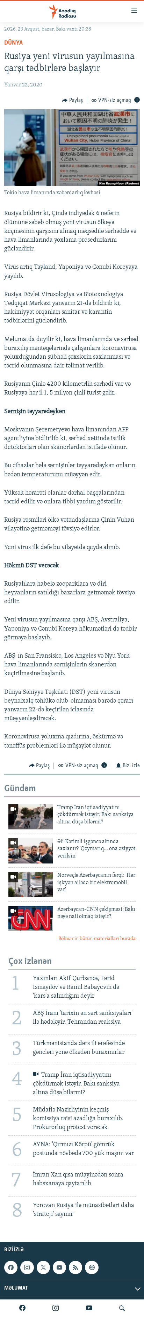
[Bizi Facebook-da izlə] (22, 1308)
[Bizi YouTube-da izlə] (89, 1308)
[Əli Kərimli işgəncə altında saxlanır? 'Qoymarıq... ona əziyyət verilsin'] (30, 850)
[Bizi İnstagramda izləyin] (55, 1308)
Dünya (13, 43)
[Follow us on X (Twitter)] (43, 1267)
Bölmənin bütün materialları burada (97, 938)
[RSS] (75, 1267)
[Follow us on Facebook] (10, 1267)
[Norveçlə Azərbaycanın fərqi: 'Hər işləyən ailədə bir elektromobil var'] (30, 884)
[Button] (72, 100)
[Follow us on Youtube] (59, 1267)
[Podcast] (91, 1267)
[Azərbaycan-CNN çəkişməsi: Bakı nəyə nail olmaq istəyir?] (30, 918)
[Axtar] (121, 1308)
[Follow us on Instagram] (27, 1267)
